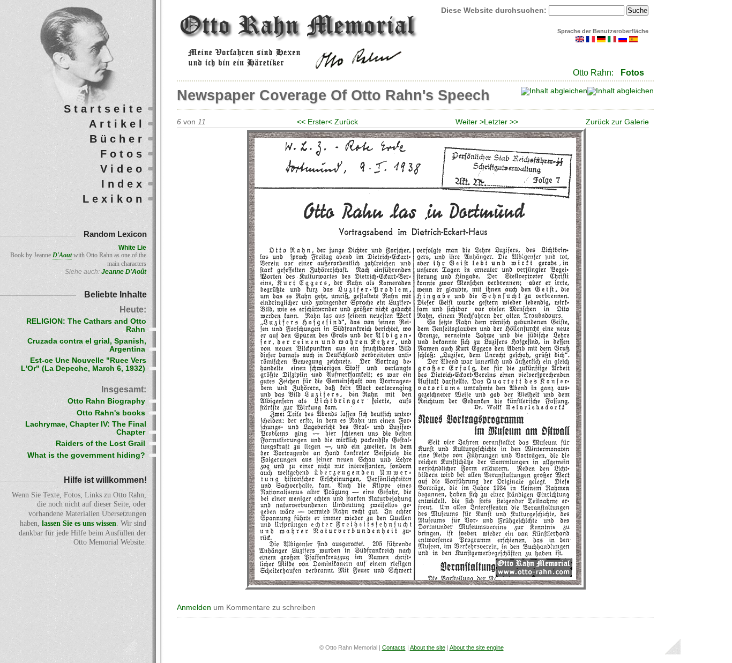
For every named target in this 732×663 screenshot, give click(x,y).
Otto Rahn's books (111, 413)
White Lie (132, 247)
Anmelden (194, 608)
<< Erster (312, 122)
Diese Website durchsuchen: (495, 10)
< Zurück (343, 122)
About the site (427, 647)
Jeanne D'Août (123, 271)
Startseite (104, 109)
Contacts (394, 647)
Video (122, 169)
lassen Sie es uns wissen (79, 523)
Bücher (117, 139)
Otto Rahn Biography (106, 401)
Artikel (117, 124)
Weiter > (469, 122)
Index (123, 184)
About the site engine (477, 647)
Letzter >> (501, 122)
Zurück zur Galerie (617, 122)
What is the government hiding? (86, 455)
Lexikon (114, 199)
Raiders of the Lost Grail (100, 443)
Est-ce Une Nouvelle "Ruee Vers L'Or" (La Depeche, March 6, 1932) (83, 364)
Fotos (632, 72)
